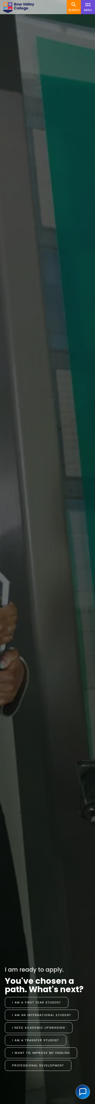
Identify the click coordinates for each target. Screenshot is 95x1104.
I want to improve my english (41, 1053)
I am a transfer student (35, 1040)
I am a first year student (36, 1002)
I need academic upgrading (38, 1028)
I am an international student (41, 1015)
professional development (38, 1065)
